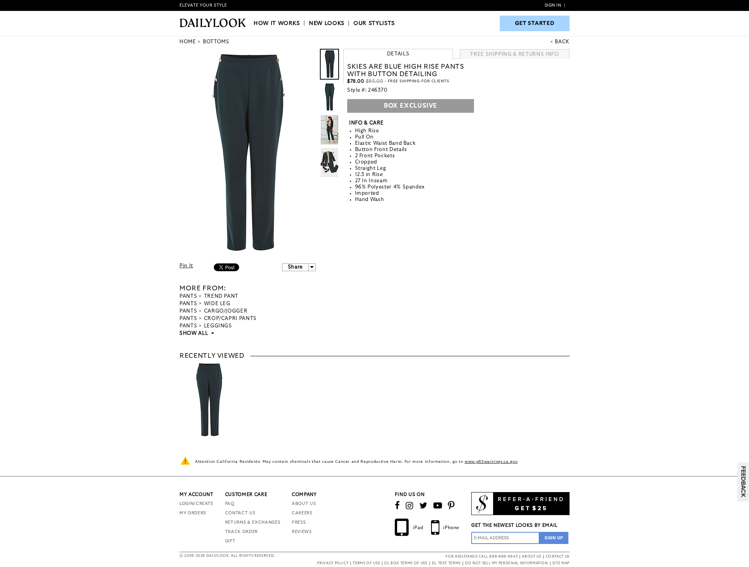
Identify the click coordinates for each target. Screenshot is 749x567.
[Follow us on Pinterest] (451, 505)
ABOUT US (304, 503)
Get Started (535, 23)
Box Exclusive (410, 106)
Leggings (218, 326)
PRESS (298, 522)
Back (562, 41)
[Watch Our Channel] (437, 505)
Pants (188, 296)
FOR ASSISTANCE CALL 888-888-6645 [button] (481, 556)
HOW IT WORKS (277, 23)
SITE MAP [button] (561, 563)
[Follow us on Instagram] (410, 505)
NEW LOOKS (326, 23)
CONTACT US (240, 513)
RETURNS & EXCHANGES (252, 522)
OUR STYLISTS (374, 23)
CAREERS (302, 513)
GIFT (230, 541)
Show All (194, 333)
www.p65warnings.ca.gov (491, 462)
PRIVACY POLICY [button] (332, 563)
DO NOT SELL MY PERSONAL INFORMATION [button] (506, 563)
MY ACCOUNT (196, 494)
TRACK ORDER (241, 532)
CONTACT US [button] (558, 556)
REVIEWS (302, 532)
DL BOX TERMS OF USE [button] (405, 563)
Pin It (186, 265)
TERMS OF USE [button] (366, 563)
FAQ (229, 503)
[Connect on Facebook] (397, 505)
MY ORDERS (192, 513)
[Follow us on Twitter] (423, 505)
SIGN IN (553, 5)
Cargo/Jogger (226, 311)
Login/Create (196, 503)
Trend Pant (221, 296)
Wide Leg (217, 303)
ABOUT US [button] (531, 556)
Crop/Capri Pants (230, 318)
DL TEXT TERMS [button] (446, 563)
